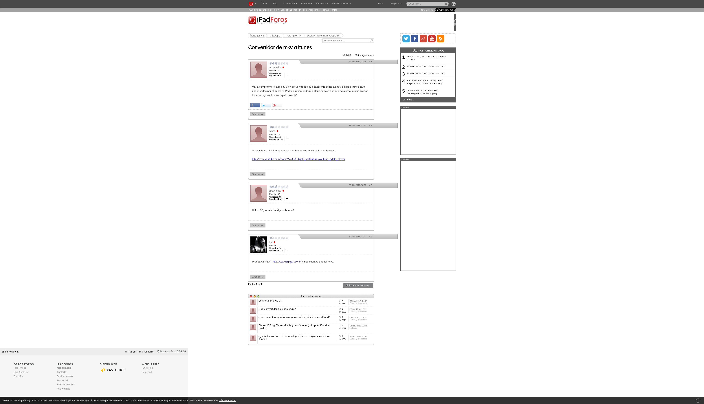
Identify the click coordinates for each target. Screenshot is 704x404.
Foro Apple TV (306, 36)
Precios (303, 10)
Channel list (148, 351)
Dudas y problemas (370, 303)
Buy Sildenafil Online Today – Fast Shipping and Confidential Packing (412, 82)
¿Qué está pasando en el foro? (263, 10)
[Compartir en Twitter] (278, 105)
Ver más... (395, 99)
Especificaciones (288, 10)
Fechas (325, 10)
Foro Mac (18, 376)
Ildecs (284, 131)
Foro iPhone (20, 368)
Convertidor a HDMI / (283, 301)
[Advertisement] (415, 132)
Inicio (264, 4)
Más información (227, 400)
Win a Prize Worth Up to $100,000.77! (414, 66)
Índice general (269, 36)
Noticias (365, 328)
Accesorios (314, 10)
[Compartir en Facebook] (267, 105)
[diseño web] (444, 10)
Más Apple (287, 36)
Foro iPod (147, 372)
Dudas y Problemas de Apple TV (335, 36)
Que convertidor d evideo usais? (289, 309)
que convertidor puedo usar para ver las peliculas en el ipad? (306, 317)
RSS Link (132, 351)
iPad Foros (284, 23)
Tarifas (334, 10)
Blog (275, 4)
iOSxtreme (147, 368)
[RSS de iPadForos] (428, 38)
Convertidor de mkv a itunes (292, 47)
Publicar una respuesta (370, 285)
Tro (283, 242)
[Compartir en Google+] (289, 105)
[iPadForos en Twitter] (393, 38)
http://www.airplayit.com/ (299, 261)
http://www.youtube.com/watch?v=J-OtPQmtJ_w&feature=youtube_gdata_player (310, 158)
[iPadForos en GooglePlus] (411, 38)
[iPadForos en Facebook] (402, 38)
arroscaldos (287, 67)
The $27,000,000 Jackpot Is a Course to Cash (414, 58)
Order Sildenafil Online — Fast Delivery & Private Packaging (410, 92)
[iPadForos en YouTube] (419, 38)
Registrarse (408, 4)
